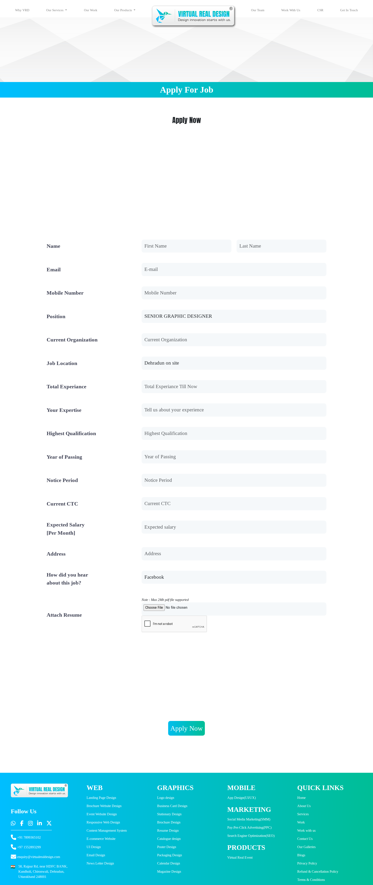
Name (53, 246)
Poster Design (166, 847)
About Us (304, 806)
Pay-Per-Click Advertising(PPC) (249, 827)
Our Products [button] (123, 10)
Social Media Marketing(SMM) (248, 819)
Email (54, 269)
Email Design (96, 855)
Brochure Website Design (104, 806)
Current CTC (62, 504)
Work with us (306, 830)
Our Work (90, 10)
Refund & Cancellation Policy (317, 871)
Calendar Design (168, 863)
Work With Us (290, 10)
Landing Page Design (101, 798)
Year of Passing (64, 457)
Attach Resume (64, 615)
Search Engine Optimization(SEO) (251, 836)
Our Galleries (306, 847)
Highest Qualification (71, 433)
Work (301, 822)
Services (303, 814)
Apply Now (186, 728)
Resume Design (168, 830)
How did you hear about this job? (67, 579)
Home (301, 798)
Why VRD (22, 10)
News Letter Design (100, 863)
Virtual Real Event (240, 857)
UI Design (94, 847)
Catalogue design (169, 839)
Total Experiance (66, 386)
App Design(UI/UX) (241, 798)
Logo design (165, 798)
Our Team (257, 10)
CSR (320, 10)
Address (56, 554)
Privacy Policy (307, 863)
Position (56, 316)
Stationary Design (169, 814)
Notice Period (62, 480)
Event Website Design (102, 814)
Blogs (301, 855)
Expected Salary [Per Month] (66, 529)
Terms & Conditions (311, 880)
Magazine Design (169, 871)
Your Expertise (64, 410)
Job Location (62, 363)
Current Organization (72, 340)
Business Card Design (172, 806)
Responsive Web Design (103, 822)
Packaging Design (169, 855)
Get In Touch (349, 10)
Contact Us (305, 839)
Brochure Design (168, 822)
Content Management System (107, 830)
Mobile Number (65, 293)
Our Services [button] (55, 10)
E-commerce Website (101, 839)
